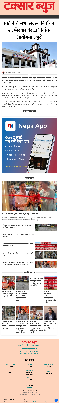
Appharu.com (50, 402)
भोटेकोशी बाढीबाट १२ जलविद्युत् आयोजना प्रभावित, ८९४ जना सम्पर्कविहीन (18, 235)
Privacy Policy (12, 400)
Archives (19, 400)
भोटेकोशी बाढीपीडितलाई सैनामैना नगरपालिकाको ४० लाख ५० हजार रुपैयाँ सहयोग (19, 245)
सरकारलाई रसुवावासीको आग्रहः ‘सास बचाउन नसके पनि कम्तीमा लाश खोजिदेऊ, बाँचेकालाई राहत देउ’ (36, 327)
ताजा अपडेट (29, 178)
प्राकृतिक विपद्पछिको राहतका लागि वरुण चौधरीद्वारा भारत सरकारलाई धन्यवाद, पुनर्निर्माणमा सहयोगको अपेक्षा (18, 263)
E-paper (26, 400)
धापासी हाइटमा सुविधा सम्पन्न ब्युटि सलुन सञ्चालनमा (20, 213)
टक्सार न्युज (8, 73)
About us (5, 400)
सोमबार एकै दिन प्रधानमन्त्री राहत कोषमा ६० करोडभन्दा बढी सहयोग (18, 254)
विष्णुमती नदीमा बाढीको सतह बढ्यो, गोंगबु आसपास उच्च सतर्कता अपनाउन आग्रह (17, 226)
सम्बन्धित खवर (29, 272)
